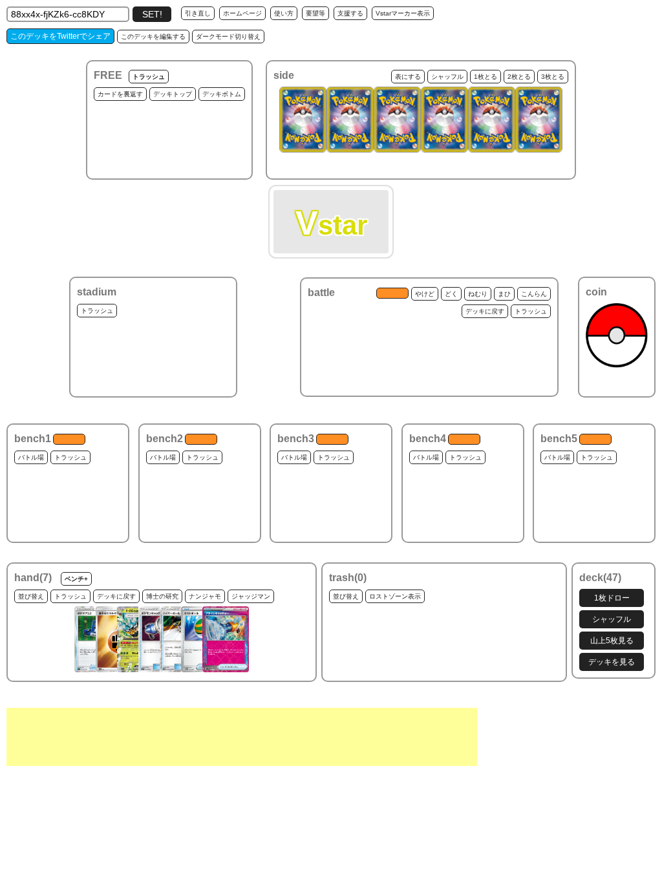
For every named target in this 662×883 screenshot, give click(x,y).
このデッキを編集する (153, 36)
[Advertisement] (241, 737)
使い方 (284, 13)
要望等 (315, 13)
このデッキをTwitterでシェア (60, 36)
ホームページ (242, 13)
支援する (350, 13)
